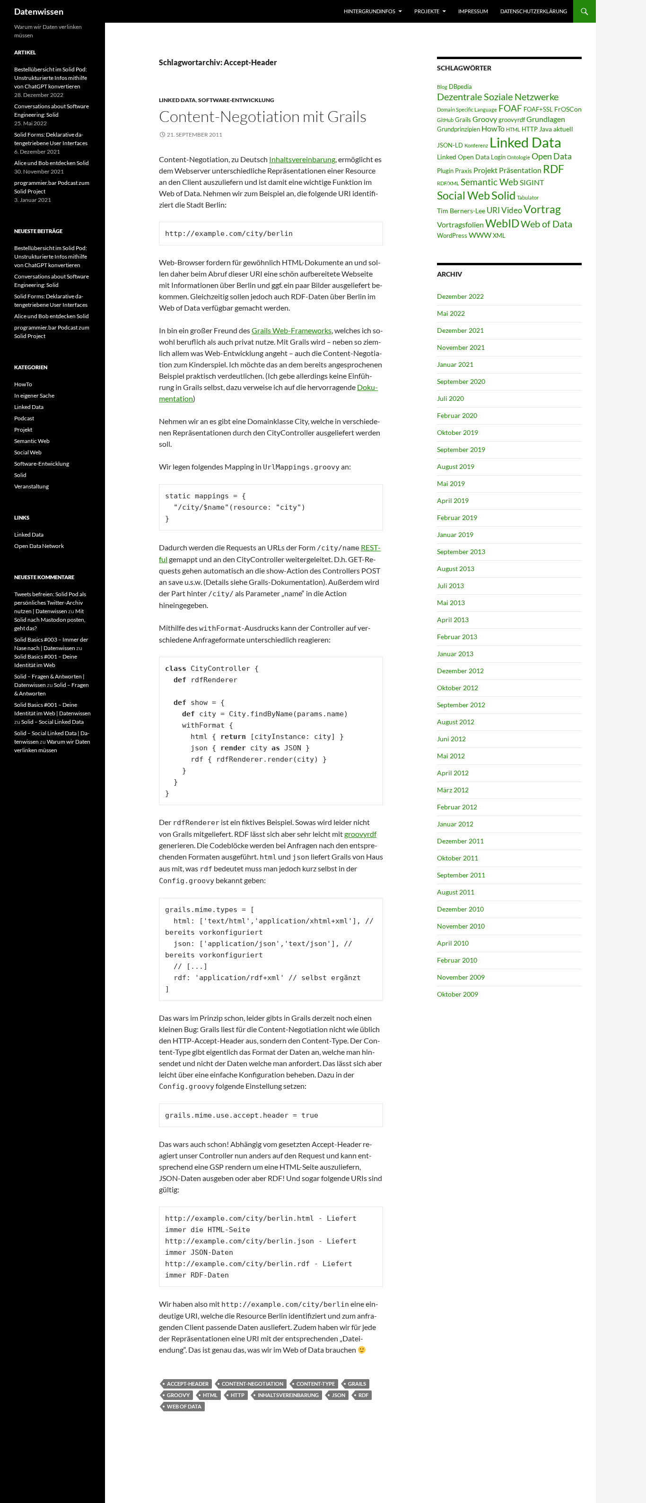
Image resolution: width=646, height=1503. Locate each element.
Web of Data (184, 1406)
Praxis (463, 170)
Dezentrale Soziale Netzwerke (498, 96)
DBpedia (460, 86)
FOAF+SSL (538, 109)
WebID (502, 223)
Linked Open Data (463, 157)
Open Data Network (39, 545)
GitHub (445, 120)
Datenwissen (38, 11)
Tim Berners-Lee (461, 211)
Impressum (473, 11)
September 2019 (461, 449)
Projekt (485, 169)
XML (499, 235)
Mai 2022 (451, 313)
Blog (442, 87)
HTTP (237, 1395)
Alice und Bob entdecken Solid (51, 162)
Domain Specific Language (467, 109)
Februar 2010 (457, 960)
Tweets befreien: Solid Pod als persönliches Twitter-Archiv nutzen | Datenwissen (50, 603)
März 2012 (453, 790)
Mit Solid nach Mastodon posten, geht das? (50, 620)
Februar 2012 (457, 807)
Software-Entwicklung (236, 100)
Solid (503, 195)
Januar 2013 (455, 654)
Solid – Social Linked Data (52, 721)
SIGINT (532, 182)
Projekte (426, 11)
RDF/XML (448, 183)
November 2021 (461, 347)
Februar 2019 (457, 517)
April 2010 (453, 943)
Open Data (552, 156)
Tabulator (528, 197)
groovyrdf (360, 833)
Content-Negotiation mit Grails (263, 116)
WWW (480, 234)
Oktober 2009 (457, 994)
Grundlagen (545, 118)
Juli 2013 (450, 586)
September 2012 (461, 705)
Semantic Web (489, 181)
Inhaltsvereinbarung (302, 159)
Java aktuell (556, 129)
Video (511, 210)
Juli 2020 (450, 398)
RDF (363, 1395)
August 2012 (455, 722)
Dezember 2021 (460, 330)
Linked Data (177, 100)
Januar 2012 (455, 824)
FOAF (510, 108)
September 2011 (461, 875)
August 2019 (455, 466)
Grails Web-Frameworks (292, 330)
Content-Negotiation (252, 1384)
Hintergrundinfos (369, 11)
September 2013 (461, 551)
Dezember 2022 (460, 296)
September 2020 (461, 381)
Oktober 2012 (457, 688)
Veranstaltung (31, 486)
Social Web (463, 195)
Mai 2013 (451, 603)
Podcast (24, 418)
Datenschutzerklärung (533, 11)
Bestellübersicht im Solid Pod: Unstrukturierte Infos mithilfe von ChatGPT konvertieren (50, 78)
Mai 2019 (451, 483)
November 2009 (461, 977)
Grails (357, 1384)
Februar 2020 (457, 415)
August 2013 (455, 569)
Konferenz (476, 145)
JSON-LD (450, 145)
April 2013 (453, 620)
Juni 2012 (451, 739)
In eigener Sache (34, 395)
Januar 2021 (455, 364)
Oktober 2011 (457, 858)
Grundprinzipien (458, 129)
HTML (210, 1395)
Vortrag (542, 209)
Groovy (178, 1395)
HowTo (493, 128)
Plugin (445, 170)
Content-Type (316, 1384)
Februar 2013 (457, 637)
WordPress (452, 235)
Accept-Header (188, 1384)
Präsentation (520, 169)
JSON (338, 1395)
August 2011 (455, 892)
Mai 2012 (451, 756)
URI (493, 210)
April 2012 (453, 773)
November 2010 (461, 926)
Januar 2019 (455, 534)
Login (498, 157)
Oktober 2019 (457, 432)
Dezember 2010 (460, 909)
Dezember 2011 (460, 841)
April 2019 (453, 500)
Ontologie (518, 157)
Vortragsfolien (460, 224)
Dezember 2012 (460, 671)
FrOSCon (568, 109)
